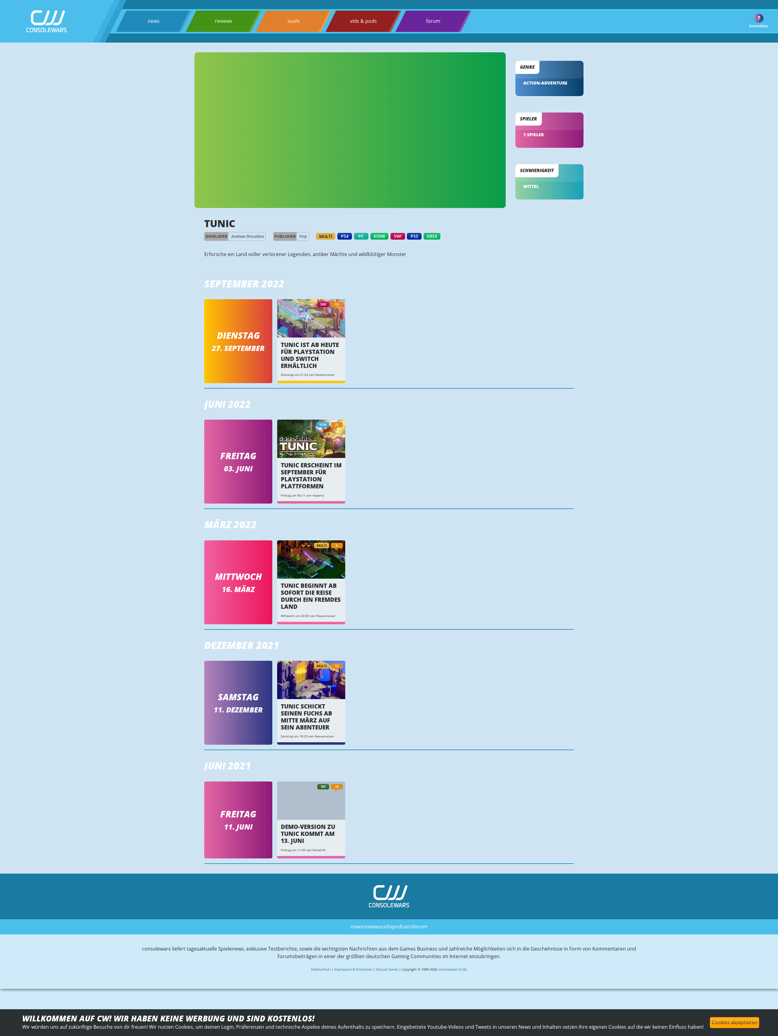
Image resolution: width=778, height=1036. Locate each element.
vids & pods (363, 21)
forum (433, 21)
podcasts (402, 926)
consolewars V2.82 (452, 969)
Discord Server (387, 969)
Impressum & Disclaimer (353, 969)
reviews (223, 21)
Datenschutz (321, 969)
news (154, 21)
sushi (293, 21)
